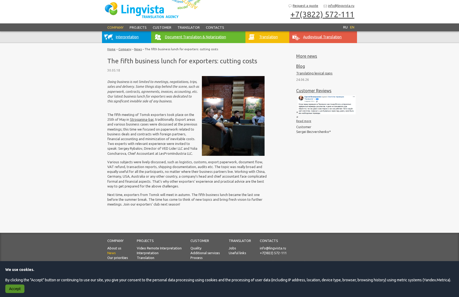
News (138, 49)
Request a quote (305, 5)
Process (196, 258)
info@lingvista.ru (341, 5)
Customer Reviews (314, 90)
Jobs (232, 248)
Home (111, 49)
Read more (303, 121)
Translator (188, 27)
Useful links (237, 253)
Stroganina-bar (142, 119)
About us (114, 248)
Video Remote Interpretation (159, 248)
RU (345, 27)
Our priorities (117, 258)
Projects (138, 27)
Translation (145, 258)
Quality (195, 248)
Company (115, 27)
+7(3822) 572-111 (273, 253)
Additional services (205, 253)
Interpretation (148, 253)
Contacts (215, 27)
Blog (300, 66)
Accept (15, 289)
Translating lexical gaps (314, 73)
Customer (162, 27)
